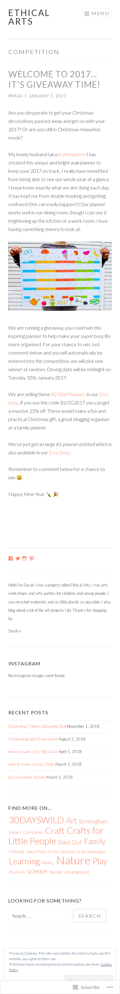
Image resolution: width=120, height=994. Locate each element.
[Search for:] (40, 916)
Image (15, 95)
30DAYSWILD (36, 819)
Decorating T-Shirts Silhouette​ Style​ (37, 726)
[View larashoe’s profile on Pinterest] (31, 558)
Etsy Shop (59, 452)
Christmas (33, 832)
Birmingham (93, 821)
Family (95, 841)
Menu (100, 13)
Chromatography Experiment (33, 738)
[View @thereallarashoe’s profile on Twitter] (17, 558)
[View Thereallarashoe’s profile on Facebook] (10, 558)
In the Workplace (91, 851)
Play (100, 861)
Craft (55, 830)
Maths (48, 862)
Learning (24, 861)
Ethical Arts (29, 16)
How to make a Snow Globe (31, 764)
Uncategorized (76, 872)
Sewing (56, 872)
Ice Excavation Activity (27, 777)
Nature (73, 860)
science (37, 871)
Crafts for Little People (56, 835)
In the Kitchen (61, 851)
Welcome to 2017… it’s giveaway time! (54, 79)
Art (71, 820)
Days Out (70, 842)
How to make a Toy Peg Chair (33, 751)
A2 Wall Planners (68, 394)
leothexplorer (72, 154)
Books (15, 832)
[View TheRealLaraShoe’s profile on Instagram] (24, 558)
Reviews (17, 871)
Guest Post (35, 851)
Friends (16, 851)
